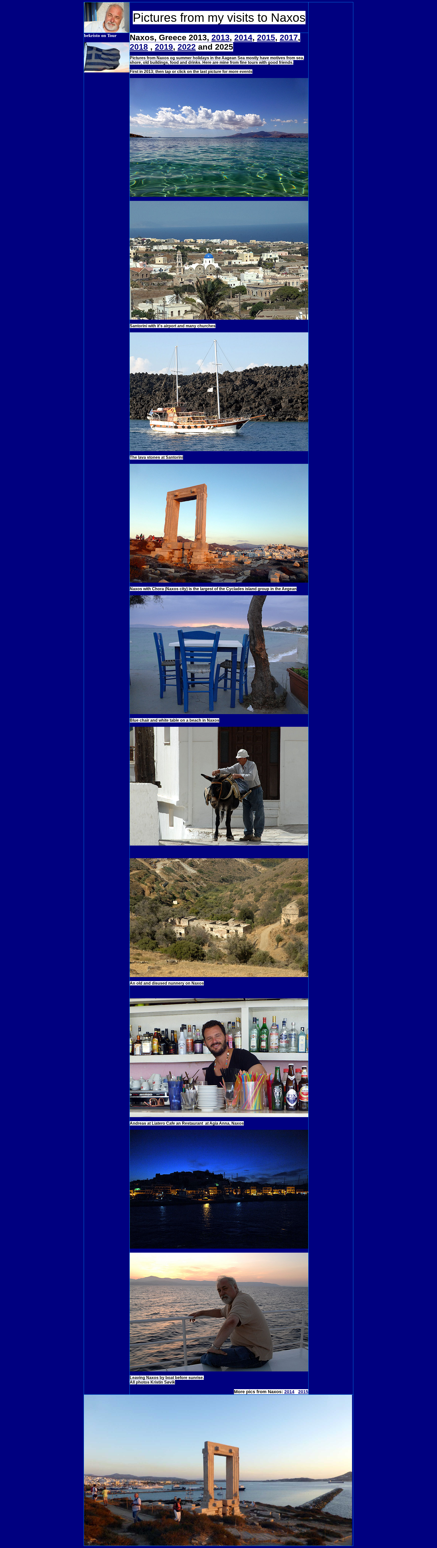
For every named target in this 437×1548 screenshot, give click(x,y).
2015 (266, 37)
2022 (187, 46)
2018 (139, 46)
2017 (289, 37)
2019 (164, 46)
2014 (243, 37)
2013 (220, 37)
